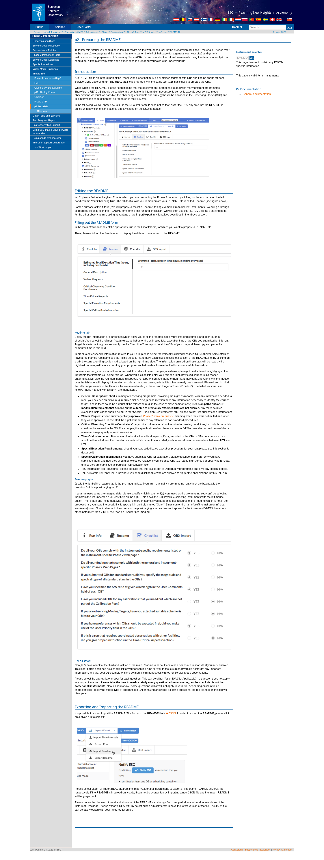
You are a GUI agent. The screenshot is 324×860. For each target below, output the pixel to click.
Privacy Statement (282, 849)
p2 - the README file (170, 32)
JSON (172, 713)
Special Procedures (43, 64)
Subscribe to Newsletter (257, 849)
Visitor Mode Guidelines (45, 69)
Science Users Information (47, 32)
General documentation (257, 94)
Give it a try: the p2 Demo (48, 87)
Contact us (237, 849)
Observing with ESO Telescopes (81, 32)
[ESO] (39, 11)
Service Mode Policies (44, 50)
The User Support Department (49, 142)
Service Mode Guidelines (46, 59)
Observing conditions (44, 41)
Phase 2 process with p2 (47, 78)
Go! (289, 28)
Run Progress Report (44, 120)
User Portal (84, 27)
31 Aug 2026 (279, 32)
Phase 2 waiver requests (158, 416)
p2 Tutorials (149, 32)
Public (39, 27)
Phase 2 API (40, 101)
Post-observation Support (46, 125)
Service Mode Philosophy (46, 45)
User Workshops (42, 147)
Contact (237, 27)
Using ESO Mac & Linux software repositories (50, 131)
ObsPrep (39, 97)
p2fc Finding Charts (44, 92)
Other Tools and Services (46, 115)
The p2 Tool (133, 32)
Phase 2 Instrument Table (46, 55)
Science (60, 27)
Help (36, 83)
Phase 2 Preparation (112, 32)
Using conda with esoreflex (47, 138)
